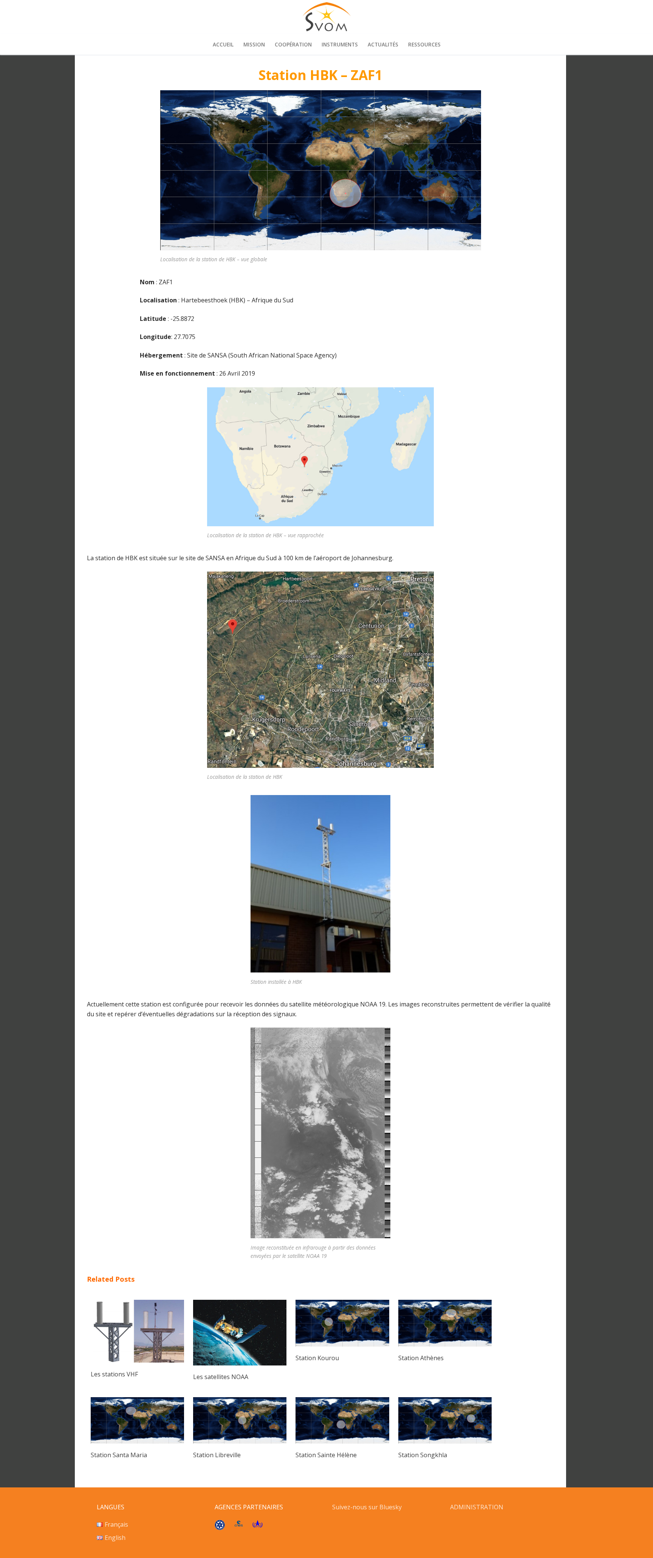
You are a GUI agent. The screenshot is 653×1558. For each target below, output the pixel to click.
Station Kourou (317, 1358)
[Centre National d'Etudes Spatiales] (239, 1524)
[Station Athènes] (445, 1344)
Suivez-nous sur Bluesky (367, 1507)
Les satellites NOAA (220, 1377)
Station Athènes (421, 1358)
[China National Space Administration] (257, 1525)
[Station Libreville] (239, 1441)
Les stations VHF (114, 1374)
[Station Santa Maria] (137, 1441)
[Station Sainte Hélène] (342, 1441)
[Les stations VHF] (137, 1360)
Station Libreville (217, 1455)
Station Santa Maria (119, 1455)
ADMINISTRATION (476, 1507)
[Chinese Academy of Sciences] (220, 1528)
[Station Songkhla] (445, 1441)
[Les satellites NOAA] (239, 1363)
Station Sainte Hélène (326, 1455)
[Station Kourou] (342, 1344)
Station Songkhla (422, 1455)
